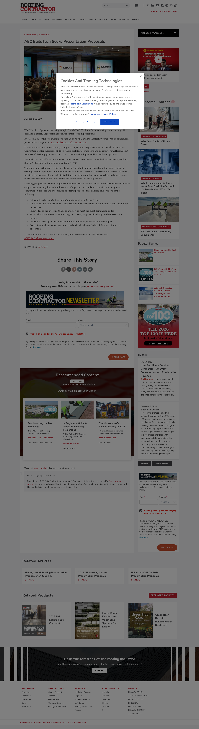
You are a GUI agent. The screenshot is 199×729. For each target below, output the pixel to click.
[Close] (141, 76)
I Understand (110, 122)
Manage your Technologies (86, 122)
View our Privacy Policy (103, 114)
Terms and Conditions (81, 103)
